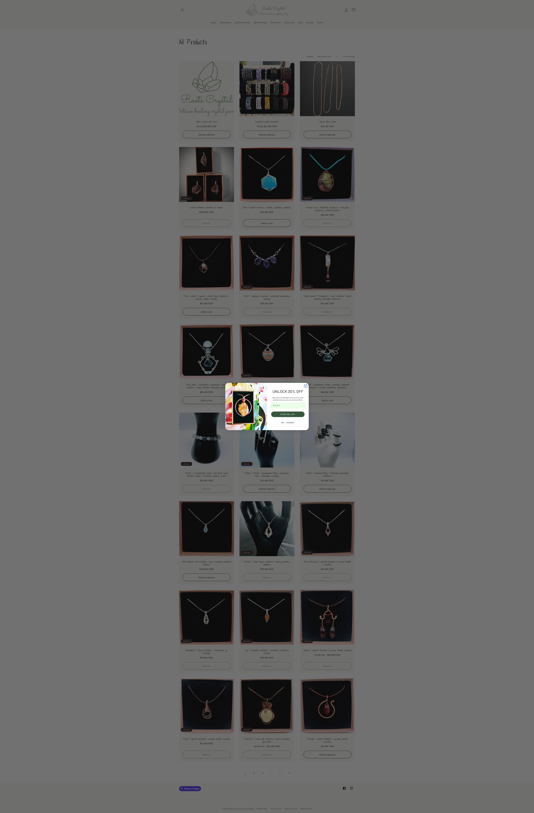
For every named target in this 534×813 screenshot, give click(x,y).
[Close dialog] (305, 386)
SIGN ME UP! (287, 414)
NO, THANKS (288, 422)
